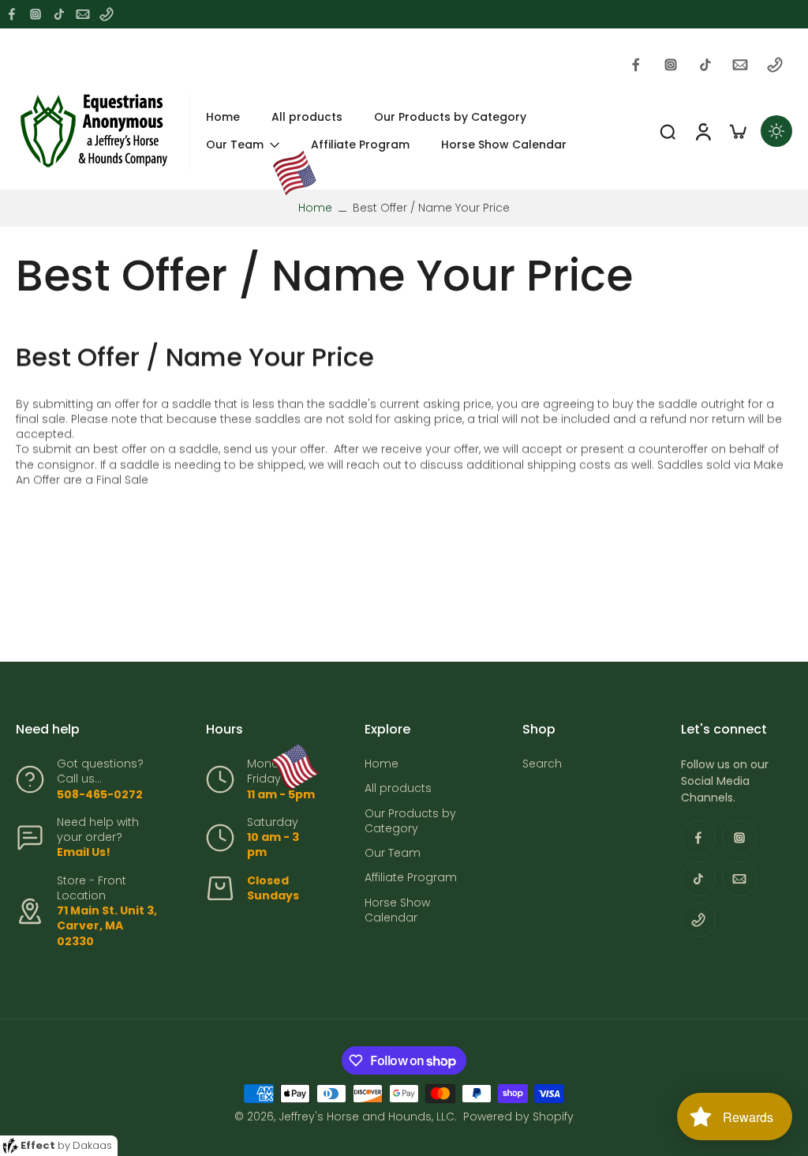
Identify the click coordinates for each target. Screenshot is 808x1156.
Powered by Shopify (518, 1116)
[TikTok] (59, 14)
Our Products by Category (410, 821)
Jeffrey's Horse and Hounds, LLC (366, 1116)
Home (315, 208)
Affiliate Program (411, 877)
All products (398, 788)
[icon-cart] (737, 131)
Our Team (393, 853)
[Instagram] (35, 14)
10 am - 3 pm (273, 844)
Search (542, 763)
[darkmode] (776, 131)
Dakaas (92, 1146)
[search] (667, 131)
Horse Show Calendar (397, 910)
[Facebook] (12, 14)
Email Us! (83, 852)
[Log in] (702, 131)
